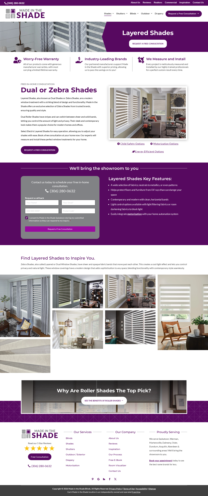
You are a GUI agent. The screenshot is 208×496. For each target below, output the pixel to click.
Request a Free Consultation (39, 150)
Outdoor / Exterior (75, 454)
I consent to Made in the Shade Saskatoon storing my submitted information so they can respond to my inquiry (56, 219)
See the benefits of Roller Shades (103, 400)
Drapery (70, 460)
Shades (70, 443)
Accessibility (141, 488)
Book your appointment (160, 460)
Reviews (147, 3)
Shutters (70, 449)
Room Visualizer (117, 465)
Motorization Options (165, 143)
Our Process (115, 454)
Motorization (73, 465)
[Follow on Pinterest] (92, 479)
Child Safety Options (132, 143)
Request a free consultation (147, 43)
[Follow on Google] (98, 479)
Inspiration (184, 3)
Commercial (171, 3)
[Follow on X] (115, 479)
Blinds (69, 438)
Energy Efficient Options (149, 151)
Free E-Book (115, 460)
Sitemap (152, 488)
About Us (135, 3)
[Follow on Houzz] (104, 479)
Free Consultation (40, 456)
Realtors (158, 3)
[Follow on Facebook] (109, 479)
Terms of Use (129, 488)
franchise (136, 492)
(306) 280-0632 (62, 191)
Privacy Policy (115, 488)
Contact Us (198, 3)
